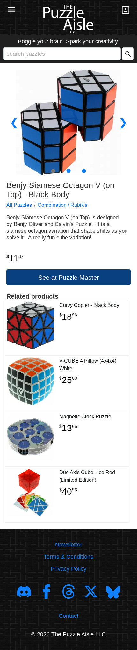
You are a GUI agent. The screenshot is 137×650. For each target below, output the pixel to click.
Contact (68, 616)
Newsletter (68, 544)
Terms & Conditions (68, 556)
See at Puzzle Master (68, 277)
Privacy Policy (68, 569)
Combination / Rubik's (62, 205)
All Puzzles (19, 205)
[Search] (128, 53)
